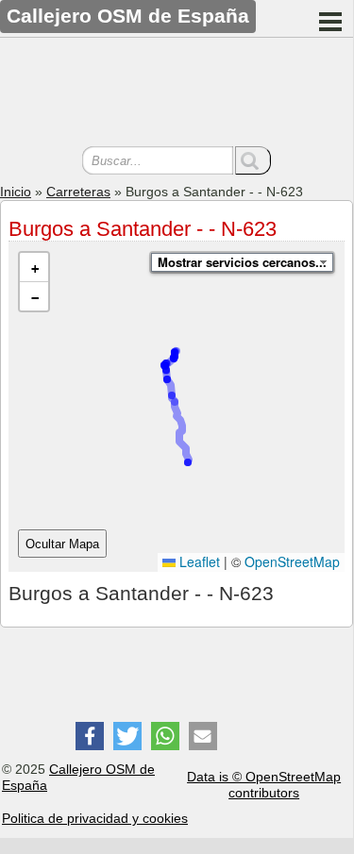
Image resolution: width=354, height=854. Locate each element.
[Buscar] (253, 160)
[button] (34, 267)
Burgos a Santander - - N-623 (142, 229)
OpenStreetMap (292, 561)
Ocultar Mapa (62, 544)
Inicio (15, 191)
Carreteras (78, 191)
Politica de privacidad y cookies (95, 818)
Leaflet (198, 561)
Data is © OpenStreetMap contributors (264, 784)
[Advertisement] (176, 94)
